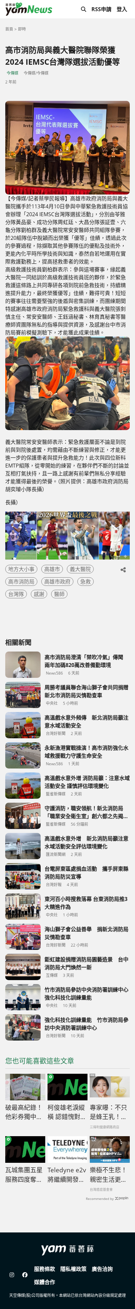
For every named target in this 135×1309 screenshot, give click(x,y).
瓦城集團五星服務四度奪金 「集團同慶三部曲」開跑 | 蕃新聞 (24, 1175)
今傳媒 (12, 73)
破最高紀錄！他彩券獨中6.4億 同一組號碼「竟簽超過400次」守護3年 (24, 1112)
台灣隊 (16, 594)
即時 (22, 29)
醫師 (59, 594)
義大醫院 (80, 569)
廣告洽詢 (102, 1269)
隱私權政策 (73, 1269)
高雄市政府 (57, 581)
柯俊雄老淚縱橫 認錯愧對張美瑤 (67, 1112)
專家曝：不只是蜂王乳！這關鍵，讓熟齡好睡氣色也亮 (108, 1112)
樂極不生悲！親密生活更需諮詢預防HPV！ (108, 1175)
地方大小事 (21, 569)
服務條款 (44, 1269)
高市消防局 (21, 581)
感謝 (39, 594)
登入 (122, 9)
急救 (85, 581)
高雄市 (52, 569)
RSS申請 (101, 9)
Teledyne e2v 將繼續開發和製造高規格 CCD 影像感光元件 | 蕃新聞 (67, 1175)
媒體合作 (44, 1282)
